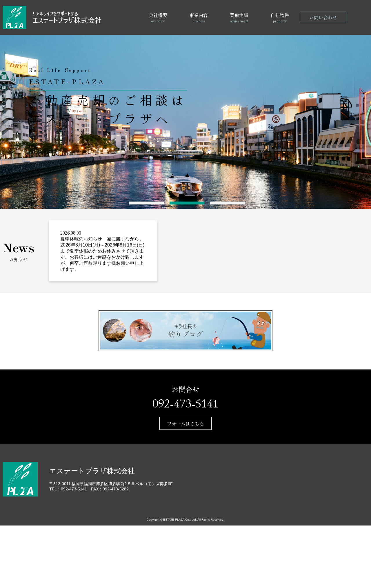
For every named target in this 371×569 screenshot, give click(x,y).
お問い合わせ (323, 17)
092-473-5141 (185, 402)
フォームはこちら (185, 423)
